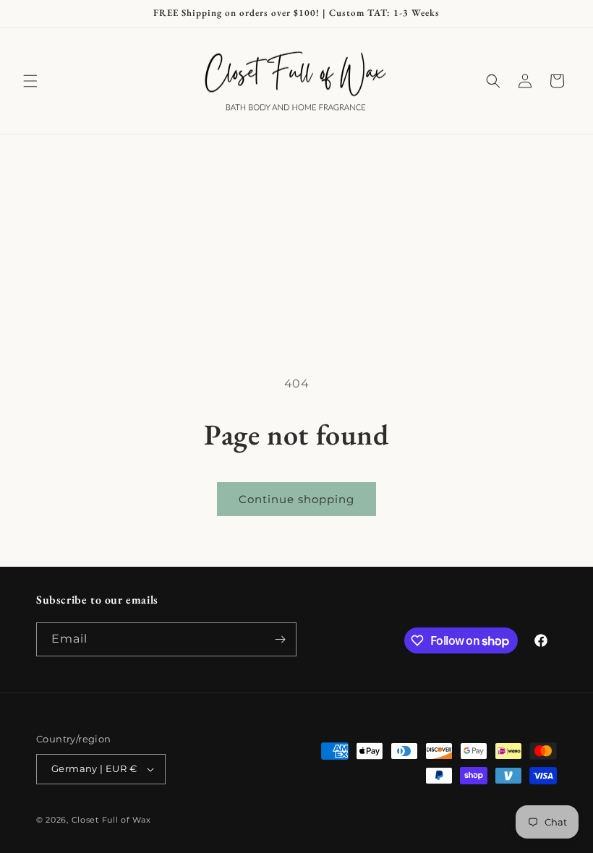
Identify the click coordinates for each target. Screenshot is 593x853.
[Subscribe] (280, 639)
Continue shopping (296, 499)
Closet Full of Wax (111, 820)
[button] (30, 81)
